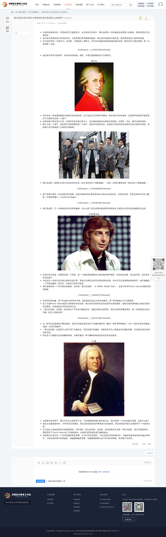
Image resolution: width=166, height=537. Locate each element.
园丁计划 (90, 4)
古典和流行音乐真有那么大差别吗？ (54, 12)
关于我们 (101, 4)
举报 (144, 444)
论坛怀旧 (68, 4)
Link (52, 463)
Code (60, 463)
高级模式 (147, 462)
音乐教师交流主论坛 (107, 507)
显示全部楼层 (62, 23)
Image (47, 463)
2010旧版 (150, 6)
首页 (37, 4)
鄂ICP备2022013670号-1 (109, 530)
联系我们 (128, 519)
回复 (149, 444)
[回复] (7, 19)
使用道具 (135, 444)
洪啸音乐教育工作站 (12, 12)
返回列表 (150, 453)
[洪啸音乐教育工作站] (13, 3)
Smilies (64, 463)
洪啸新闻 (77, 499)
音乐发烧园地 (33, 12)
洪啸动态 (46, 4)
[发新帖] (7, 29)
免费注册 (106, 471)
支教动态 (77, 503)
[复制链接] (68, 18)
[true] (130, 5)
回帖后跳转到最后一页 (56, 481)
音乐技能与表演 (105, 499)
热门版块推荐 (21, 12)
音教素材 (57, 4)
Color (43, 463)
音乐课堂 (150, 3)
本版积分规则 (147, 481)
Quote (56, 463)
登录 (99, 471)
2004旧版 (141, 6)
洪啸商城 (141, 3)
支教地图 (79, 4)
